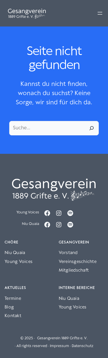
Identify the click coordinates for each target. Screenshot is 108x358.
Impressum (59, 346)
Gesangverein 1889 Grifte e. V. (62, 338)
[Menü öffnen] (99, 13)
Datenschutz (82, 346)
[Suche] (91, 128)
